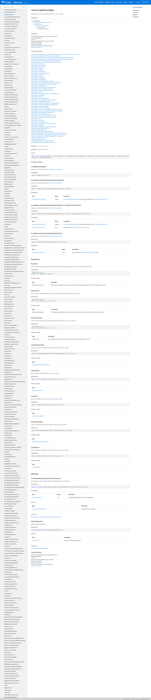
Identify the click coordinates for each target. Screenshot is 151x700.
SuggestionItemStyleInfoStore (11, 683)
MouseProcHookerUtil (9, 327)
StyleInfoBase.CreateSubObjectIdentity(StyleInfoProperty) (46, 517)
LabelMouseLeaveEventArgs (10, 217)
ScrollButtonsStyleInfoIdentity (11, 539)
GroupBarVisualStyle (9, 14)
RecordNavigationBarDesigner (11, 496)
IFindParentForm (8, 83)
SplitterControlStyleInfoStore (11, 647)
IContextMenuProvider (9, 50)
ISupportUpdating (8, 181)
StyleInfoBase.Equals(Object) (38, 79)
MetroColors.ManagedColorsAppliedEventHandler (13, 286)
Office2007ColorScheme (9, 377)
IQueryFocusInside (8, 141)
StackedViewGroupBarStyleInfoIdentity (13, 666)
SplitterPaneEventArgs (9, 654)
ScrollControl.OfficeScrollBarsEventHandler (14, 551)
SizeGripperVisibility (8, 612)
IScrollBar (6, 146)
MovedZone (7, 334)
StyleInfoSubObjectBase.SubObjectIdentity (42, 141)
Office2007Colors (8, 365)
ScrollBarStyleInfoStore (9, 529)
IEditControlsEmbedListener (10, 78)
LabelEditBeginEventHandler (11, 205)
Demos (125, 2)
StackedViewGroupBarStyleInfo (11, 664)
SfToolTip (6, 591)
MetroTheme (7, 323)
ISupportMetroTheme (9, 172)
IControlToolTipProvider (10, 52)
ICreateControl (7, 54)
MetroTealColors (8, 320)
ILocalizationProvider (9, 92)
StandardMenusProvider (10, 671)
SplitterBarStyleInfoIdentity (10, 631)
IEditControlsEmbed (9, 76)
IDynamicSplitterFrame (9, 73)
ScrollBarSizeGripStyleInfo (10, 520)
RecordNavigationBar (9, 492)
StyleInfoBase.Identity (36, 92)
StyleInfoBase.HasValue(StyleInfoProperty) (42, 90)
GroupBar (56, 14)
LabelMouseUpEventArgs (10, 222)
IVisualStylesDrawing (9, 198)
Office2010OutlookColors (10, 414)
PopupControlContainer (10, 445)
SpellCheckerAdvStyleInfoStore (11, 621)
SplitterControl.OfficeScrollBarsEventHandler (14, 640)
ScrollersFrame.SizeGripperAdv (11, 562)
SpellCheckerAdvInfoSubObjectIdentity (13, 617)
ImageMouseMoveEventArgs (11, 101)
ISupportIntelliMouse (9, 170)
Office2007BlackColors (9, 360)
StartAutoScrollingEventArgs (10, 673)
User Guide (118, 2)
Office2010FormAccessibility (10, 412)
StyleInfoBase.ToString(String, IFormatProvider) (43, 123)
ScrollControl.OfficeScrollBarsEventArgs (13, 548)
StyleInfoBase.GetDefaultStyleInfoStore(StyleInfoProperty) (46, 82)
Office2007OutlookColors (10, 384)
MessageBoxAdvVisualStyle (10, 266)
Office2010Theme (8, 421)
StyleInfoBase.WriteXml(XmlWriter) (40, 128)
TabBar (6, 685)
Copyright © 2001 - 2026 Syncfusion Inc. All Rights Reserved (136, 699)
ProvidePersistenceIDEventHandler (12, 478)
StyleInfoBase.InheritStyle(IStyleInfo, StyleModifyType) (45, 93)
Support (131, 2)
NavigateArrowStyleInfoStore (11, 344)
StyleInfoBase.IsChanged (37, 95)
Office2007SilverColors (9, 386)
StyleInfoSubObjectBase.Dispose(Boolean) (42, 131)
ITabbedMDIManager (9, 186)
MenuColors (7, 236)
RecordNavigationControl (10, 499)
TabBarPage (7, 692)
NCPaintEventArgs (8, 346)
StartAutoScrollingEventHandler (11, 676)
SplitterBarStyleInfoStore (10, 633)
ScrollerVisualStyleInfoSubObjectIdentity (13, 570)
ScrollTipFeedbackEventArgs (10, 574)
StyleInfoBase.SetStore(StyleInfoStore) (41, 114)
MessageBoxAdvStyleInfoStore (11, 257)
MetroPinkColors (8, 308)
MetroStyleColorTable (9, 318)
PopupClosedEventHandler (10, 440)
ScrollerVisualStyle (8, 565)
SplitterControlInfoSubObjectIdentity (13, 643)
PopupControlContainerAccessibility (12, 447)
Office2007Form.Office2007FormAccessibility (14, 381)
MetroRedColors (8, 313)
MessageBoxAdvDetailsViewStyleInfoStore (14, 250)
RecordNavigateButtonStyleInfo (11, 480)
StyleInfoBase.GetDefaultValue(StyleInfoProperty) (44, 84)
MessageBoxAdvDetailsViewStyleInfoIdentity (14, 248)
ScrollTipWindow (8, 579)
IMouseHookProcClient (9, 113)
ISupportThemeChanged (10, 179)
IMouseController (8, 109)
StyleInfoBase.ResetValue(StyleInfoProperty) (42, 112)
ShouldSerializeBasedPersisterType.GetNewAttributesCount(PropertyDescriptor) (52, 59)
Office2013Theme (8, 426)
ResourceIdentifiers (8, 506)
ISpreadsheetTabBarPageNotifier (12, 165)
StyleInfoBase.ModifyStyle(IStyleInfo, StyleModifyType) (45, 103)
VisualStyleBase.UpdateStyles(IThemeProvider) (43, 142)
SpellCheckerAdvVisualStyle (10, 624)
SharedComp (7, 595)
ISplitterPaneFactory (9, 158)
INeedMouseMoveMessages (11, 118)
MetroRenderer (7, 316)
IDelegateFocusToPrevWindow (11, 64)
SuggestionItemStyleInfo (10, 678)
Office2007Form (8, 379)
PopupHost (7, 452)
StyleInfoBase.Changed (37, 68)
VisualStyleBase (41, 27)
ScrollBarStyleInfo (8, 525)
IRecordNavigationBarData (10, 144)
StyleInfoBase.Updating (37, 125)
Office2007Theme (8, 388)
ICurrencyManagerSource (10, 59)
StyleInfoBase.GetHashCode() (38, 86)
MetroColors (7, 278)
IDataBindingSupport (9, 61)
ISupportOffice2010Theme (10, 177)
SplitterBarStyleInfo (8, 629)
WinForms (18, 2)
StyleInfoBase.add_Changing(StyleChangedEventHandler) (46, 62)
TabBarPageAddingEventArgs (11, 695)
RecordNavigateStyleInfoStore (11, 485)
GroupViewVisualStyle (9, 31)
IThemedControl (8, 191)
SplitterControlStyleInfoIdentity (11, 645)
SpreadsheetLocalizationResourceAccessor (14, 662)
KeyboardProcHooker (9, 200)
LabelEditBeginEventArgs (10, 203)
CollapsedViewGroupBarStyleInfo (40, 365)
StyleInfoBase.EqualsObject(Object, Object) (42, 81)
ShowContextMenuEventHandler (12, 610)
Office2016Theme (8, 433)
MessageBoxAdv (8, 240)
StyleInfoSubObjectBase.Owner (39, 137)
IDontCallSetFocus (8, 68)
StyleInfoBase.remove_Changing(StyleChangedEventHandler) (47, 111)
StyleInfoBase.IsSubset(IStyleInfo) (39, 98)
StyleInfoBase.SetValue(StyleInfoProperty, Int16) (43, 115)
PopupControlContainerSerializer (12, 449)
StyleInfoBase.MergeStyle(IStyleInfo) (40, 101)
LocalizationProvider (9, 229)
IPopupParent (7, 134)
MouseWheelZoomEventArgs (11, 330)
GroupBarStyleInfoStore (9, 12)
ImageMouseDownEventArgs (11, 94)
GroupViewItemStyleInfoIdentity (12, 21)
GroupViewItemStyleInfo (10, 19)
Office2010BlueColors (9, 393)
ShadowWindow (8, 593)
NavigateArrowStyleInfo (9, 339)
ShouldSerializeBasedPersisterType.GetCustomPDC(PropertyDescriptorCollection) (52, 57)
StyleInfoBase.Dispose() (37, 75)
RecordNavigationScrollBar (10, 504)
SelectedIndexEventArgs (10, 586)
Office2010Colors (8, 395)
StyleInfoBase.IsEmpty (37, 97)
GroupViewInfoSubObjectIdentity (12, 17)
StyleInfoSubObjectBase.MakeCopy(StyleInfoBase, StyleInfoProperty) (49, 134)
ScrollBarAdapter (8, 508)
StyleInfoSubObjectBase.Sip (38, 139)
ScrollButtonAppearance (10, 534)
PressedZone (7, 461)
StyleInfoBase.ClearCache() (38, 71)
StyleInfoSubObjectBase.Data (38, 130)
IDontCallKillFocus (8, 66)
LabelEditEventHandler (9, 210)
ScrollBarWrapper (8, 532)
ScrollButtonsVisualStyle (10, 544)
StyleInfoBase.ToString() (37, 120)
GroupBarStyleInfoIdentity (10, 10)
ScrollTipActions (8, 572)
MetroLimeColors (8, 301)
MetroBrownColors (8, 276)
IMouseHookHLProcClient (10, 111)
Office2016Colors (8, 428)
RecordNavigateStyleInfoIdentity (12, 482)
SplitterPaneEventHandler (10, 657)
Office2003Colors (8, 358)
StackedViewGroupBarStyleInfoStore (12, 669)
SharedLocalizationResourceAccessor (13, 598)
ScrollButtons (7, 537)
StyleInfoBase (38, 24)
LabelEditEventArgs (8, 207)
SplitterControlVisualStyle (10, 650)
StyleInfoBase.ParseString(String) (39, 106)
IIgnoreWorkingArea (9, 87)
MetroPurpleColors (8, 311)
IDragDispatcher (8, 71)
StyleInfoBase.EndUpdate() (38, 78)
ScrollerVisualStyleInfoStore (10, 567)
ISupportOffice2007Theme (10, 174)
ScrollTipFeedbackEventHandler (11, 577)
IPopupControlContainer (10, 130)
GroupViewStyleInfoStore (10, 28)
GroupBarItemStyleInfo (38, 416)
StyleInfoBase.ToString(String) (39, 122)
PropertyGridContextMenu (10, 463)
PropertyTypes (7, 468)
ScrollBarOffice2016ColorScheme (12, 518)
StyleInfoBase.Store (36, 119)
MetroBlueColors (8, 273)
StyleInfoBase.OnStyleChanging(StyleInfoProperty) (44, 104)
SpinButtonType (8, 626)
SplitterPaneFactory (9, 659)
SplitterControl (7, 636)
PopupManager (8, 454)
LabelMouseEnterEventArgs (10, 214)
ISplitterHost (7, 156)
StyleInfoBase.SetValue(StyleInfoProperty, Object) (44, 117)
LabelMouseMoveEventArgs (10, 219)
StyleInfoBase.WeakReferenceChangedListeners (43, 126)
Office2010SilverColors (9, 416)
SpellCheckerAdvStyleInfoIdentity (12, 619)
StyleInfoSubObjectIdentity (39, 509)
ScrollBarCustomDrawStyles (10, 515)
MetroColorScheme (8, 290)
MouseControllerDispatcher (10, 325)
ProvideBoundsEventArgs (10, 471)
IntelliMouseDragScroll (9, 120)
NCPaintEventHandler (9, 349)
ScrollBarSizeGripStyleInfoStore (11, 522)
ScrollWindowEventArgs (9, 581)
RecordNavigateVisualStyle (10, 489)
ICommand (7, 45)
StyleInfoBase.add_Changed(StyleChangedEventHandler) (46, 60)
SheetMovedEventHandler (10, 603)
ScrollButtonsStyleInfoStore (10, 541)
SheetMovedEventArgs (9, 600)
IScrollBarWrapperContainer (10, 153)
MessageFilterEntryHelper (10, 269)
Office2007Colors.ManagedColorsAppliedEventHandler (13, 373)
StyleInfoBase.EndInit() (37, 76)
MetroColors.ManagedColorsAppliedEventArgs (12, 282)
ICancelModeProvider (9, 43)
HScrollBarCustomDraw (9, 38)
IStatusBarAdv (7, 167)
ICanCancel (6, 40)
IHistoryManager (8, 85)
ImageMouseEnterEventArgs (11, 97)
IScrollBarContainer (8, 148)
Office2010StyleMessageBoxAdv (11, 419)
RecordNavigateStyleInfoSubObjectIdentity (14, 487)
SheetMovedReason (9, 605)
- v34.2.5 (25, 2)
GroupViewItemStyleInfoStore (11, 24)
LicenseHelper (7, 224)
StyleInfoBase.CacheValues (38, 67)
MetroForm (7, 294)
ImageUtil (6, 106)
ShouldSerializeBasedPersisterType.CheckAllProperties (45, 56)
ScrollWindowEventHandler (10, 584)
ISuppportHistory (8, 184)
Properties (135, 12)
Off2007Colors (7, 353)
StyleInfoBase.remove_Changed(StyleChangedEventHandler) (47, 109)
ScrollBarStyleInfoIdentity (10, 527)
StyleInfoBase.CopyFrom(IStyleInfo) (40, 73)
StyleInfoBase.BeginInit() (37, 64)
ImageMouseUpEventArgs (10, 104)
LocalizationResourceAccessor (11, 231)
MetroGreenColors (8, 299)
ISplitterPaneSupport (9, 160)
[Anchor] (30, 162)
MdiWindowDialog (8, 233)
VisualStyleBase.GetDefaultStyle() (39, 548)
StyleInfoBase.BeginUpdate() (38, 65)
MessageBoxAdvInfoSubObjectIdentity (13, 252)
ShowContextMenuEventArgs (11, 607)
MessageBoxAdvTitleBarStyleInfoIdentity (13, 262)
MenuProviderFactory (9, 238)
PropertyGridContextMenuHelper (12, 466)
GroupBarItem (46, 399)
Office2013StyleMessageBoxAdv (11, 423)
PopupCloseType (8, 442)
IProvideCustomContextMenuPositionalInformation (11, 138)
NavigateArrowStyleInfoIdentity (11, 341)
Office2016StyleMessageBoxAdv (11, 430)
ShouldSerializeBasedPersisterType (43, 22)
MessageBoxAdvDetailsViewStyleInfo (12, 245)
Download (145, 2)
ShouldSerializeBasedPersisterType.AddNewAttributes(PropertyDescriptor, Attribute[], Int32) (55, 54)
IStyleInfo (33, 39)
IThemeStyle (7, 193)
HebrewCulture (7, 33)
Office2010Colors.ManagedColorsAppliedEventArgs (12, 399)
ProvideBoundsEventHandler (11, 473)
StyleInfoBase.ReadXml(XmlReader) (40, 108)
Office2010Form (8, 409)
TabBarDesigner (8, 690)
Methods (135, 14)
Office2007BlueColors (9, 363)
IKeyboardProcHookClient (10, 90)
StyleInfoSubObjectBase (42, 25)
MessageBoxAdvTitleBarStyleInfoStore (13, 264)
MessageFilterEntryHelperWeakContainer (14, 271)
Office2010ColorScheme (9, 407)
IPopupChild (7, 127)
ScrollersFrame (7, 558)
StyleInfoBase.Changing (37, 70)
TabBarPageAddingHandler (10, 697)
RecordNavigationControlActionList (12, 501)
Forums (137, 2)
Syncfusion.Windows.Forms (43, 146)
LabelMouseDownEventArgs (10, 212)
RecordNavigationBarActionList (11, 494)
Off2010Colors (7, 356)
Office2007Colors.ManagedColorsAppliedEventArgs (12, 369)
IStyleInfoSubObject (36, 47)
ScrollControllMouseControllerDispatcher (14, 553)
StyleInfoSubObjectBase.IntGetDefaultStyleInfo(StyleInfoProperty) (48, 133)
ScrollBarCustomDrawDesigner (11, 513)
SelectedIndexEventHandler (10, 588)
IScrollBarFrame (8, 151)
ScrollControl (7, 546)
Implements (136, 17)
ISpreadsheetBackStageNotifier (11, 163)
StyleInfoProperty (36, 497)
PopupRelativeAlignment (10, 456)
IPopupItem (7, 132)
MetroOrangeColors (9, 306)
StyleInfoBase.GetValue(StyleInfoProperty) (42, 89)
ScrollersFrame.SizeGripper (10, 560)
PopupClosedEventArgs (9, 438)
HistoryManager (8, 35)
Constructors (136, 10)
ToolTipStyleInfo (36, 467)
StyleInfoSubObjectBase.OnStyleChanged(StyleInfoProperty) (46, 136)
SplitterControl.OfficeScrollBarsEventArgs (13, 638)
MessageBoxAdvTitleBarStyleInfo (12, 259)
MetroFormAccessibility (9, 297)
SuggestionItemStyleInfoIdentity (12, 680)
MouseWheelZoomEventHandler (12, 332)
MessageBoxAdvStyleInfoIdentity (12, 255)
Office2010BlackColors (9, 391)
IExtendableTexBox (8, 80)
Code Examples (98, 2)
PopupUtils (6, 459)
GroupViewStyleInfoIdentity (10, 26)
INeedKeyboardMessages (10, 116)
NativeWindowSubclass (9, 337)
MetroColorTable (8, 292)
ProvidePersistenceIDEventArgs (11, 475)
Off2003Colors (7, 351)
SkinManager (7, 614)
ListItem (6, 226)
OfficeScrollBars (8, 435)
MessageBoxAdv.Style (9, 243)
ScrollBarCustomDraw (9, 511)
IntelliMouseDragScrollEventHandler (12, 125)
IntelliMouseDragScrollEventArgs (12, 123)
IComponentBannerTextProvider (12, 47)
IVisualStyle (7, 196)
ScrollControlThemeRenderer (11, 555)
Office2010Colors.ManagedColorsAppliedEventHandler (13, 404)
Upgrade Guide (109, 2)
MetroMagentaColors (9, 304)
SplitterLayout (7, 652)
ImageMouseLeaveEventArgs (11, 99)
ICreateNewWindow (9, 57)
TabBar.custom (7, 687)
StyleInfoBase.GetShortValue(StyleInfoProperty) (43, 87)
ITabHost (6, 189)
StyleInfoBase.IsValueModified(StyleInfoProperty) (44, 100)
